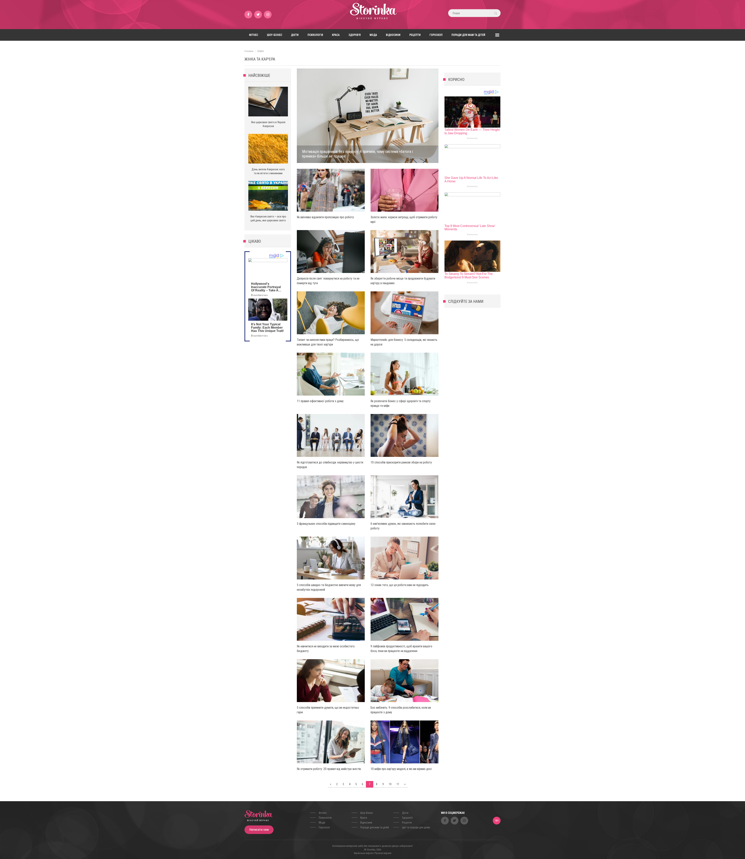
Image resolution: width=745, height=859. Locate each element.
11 (398, 784)
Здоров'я (354, 34)
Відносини (393, 34)
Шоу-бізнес (274, 34)
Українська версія (363, 853)
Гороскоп (436, 34)
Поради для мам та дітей (468, 34)
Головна (248, 51)
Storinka (372, 14)
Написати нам (259, 829)
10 (390, 784)
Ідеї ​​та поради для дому (416, 827)
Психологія (315, 34)
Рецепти (415, 34)
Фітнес (253, 34)
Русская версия (383, 853)
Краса (336, 34)
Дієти (295, 34)
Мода (373, 34)
